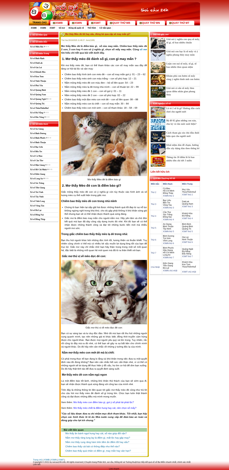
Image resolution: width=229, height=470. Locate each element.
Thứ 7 (153, 253)
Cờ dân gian (105, 28)
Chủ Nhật (155, 267)
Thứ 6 (153, 240)
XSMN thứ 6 (168, 243)
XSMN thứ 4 (168, 219)
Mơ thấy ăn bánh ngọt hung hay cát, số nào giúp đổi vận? (96, 433)
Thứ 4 (153, 216)
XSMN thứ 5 (168, 231)
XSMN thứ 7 (168, 257)
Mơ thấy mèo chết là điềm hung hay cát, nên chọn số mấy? (104, 408)
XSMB (34, 28)
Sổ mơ (62, 28)
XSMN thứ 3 (168, 208)
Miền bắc (155, 184)
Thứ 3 (153, 204)
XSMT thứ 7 (187, 256)
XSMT (52, 28)
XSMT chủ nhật (189, 272)
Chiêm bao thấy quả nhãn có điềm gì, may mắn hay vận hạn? (98, 450)
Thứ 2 (153, 192)
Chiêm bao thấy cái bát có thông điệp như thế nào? (92, 446)
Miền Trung (187, 184)
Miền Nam (168, 184)
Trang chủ (37, 460)
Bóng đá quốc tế (76, 28)
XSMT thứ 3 (187, 206)
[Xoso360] (156, 16)
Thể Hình (92, 28)
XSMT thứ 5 (187, 231)
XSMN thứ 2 (168, 196)
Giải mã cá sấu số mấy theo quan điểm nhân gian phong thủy (180, 91)
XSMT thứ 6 (187, 242)
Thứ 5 (153, 228)
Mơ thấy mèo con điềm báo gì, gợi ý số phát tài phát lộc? (103, 402)
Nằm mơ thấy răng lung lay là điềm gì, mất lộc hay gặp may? (97, 437)
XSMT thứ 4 (187, 218)
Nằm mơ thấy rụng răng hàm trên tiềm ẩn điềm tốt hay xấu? (97, 442)
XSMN (43, 28)
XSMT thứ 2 (187, 194)
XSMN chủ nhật (170, 270)
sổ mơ (143, 49)
